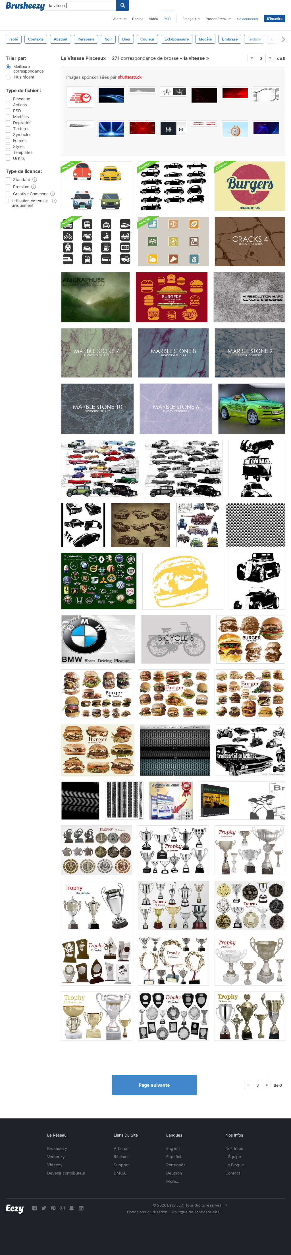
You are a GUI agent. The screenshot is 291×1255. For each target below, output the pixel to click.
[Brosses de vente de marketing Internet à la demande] (171, 801)
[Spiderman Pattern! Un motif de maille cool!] (175, 750)
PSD (167, 19)
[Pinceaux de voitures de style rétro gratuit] (140, 525)
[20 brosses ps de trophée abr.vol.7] (173, 1016)
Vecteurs (119, 19)
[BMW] (98, 639)
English (173, 1148)
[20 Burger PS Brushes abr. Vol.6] (250, 639)
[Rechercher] (122, 5)
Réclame (122, 1156)
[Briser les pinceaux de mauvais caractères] (242, 801)
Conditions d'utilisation (147, 1212)
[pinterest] (53, 1208)
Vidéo (153, 19)
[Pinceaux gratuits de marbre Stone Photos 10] (97, 408)
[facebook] (34, 1208)
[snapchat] (71, 1208)
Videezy (55, 1164)
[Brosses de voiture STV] (83, 525)
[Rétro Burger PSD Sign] (250, 186)
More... (172, 1181)
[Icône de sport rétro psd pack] (173, 241)
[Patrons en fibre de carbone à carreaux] (255, 525)
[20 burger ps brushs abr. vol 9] (250, 694)
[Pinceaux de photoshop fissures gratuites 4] (250, 241)
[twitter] (43, 1208)
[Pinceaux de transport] (250, 750)
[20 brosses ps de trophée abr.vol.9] (173, 905)
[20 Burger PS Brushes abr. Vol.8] (173, 694)
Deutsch (174, 1173)
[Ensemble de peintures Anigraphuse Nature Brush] (95, 297)
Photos (137, 19)
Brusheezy (57, 1148)
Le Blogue (234, 1164)
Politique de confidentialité (196, 1212)
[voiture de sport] (251, 408)
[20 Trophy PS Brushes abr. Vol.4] (173, 961)
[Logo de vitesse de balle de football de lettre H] (173, 128)
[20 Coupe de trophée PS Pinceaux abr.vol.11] (173, 850)
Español (173, 1156)
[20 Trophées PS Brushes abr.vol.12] (96, 850)
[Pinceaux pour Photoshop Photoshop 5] (176, 639)
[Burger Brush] (182, 581)
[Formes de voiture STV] (256, 468)
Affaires (121, 1148)
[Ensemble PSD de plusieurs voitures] (96, 186)
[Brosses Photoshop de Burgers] (172, 297)
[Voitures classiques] (100, 468)
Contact (232, 1173)
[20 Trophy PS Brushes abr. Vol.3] (96, 1016)
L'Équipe (233, 1156)
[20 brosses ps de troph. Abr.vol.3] (250, 961)
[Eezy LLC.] (15, 1208)
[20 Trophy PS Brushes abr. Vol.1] (96, 905)
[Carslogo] (99, 581)
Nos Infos (234, 1148)
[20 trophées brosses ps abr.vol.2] (250, 850)
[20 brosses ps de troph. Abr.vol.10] (250, 905)
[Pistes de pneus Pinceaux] (80, 801)
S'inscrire (274, 18)
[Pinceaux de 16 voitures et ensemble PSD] (173, 186)
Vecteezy (56, 1156)
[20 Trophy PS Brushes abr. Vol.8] (250, 1016)
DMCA (120, 1173)
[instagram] (62, 1208)
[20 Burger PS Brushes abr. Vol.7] (96, 694)
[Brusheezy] (25, 6)
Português (176, 1164)
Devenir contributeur (66, 1173)
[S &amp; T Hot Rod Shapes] (257, 581)
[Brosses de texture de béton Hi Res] (249, 297)
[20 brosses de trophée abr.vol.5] (96, 961)
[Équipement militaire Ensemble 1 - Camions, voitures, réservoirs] (198, 525)
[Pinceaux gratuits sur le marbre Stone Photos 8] (173, 353)
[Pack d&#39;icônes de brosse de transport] (96, 241)
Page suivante (154, 1085)
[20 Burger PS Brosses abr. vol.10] (97, 750)
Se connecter (247, 19)
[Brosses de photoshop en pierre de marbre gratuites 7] (96, 353)
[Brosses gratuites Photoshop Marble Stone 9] (250, 353)
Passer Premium (218, 19)
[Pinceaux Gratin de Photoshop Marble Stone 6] (176, 408)
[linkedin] (81, 1208)
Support (121, 1164)
